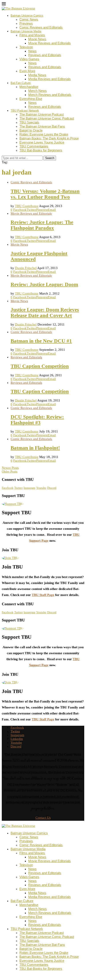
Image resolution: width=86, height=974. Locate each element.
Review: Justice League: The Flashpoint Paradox (42, 225)
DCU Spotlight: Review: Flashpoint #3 (37, 419)
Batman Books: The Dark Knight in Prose (49, 138)
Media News (37, 75)
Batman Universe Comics (27, 15)
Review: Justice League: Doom (44, 284)
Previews (26, 23)
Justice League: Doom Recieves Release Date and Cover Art (45, 312)
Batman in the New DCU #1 (41, 341)
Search (49, 158)
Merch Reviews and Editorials (49, 95)
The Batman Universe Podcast (41, 114)
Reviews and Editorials (44, 55)
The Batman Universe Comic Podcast (46, 118)
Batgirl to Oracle (31, 130)
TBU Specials (29, 122)
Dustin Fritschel (26, 268)
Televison (26, 47)
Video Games (29, 59)
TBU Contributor (26, 206)
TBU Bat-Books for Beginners (40, 150)
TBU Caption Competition (40, 366)
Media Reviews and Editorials (49, 79)
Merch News (37, 91)
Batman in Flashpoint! (35, 448)
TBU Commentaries (33, 146)
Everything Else (30, 99)
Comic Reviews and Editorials (41, 27)
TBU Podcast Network (25, 110)
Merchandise (28, 87)
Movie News (37, 39)
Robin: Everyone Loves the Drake (43, 134)
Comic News (28, 19)
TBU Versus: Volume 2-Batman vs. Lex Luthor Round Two (45, 194)
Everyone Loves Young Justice (41, 142)
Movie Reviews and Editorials (49, 43)
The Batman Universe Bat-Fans (42, 126)
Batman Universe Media (26, 31)
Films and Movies (32, 35)
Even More (27, 71)
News (32, 51)
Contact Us (43, 817)
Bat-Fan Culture (21, 83)
